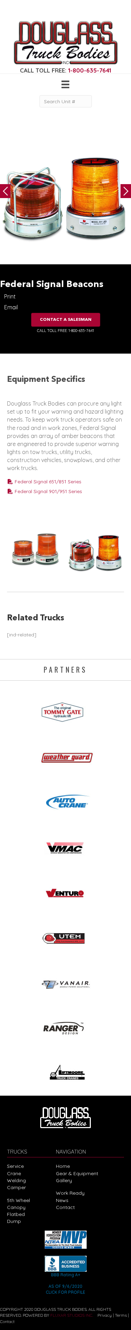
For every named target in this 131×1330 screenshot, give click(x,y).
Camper (16, 1187)
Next (126, 191)
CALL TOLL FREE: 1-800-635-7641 (65, 330)
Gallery (64, 1180)
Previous (5, 191)
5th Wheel (18, 1200)
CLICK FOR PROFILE (65, 1292)
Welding (16, 1180)
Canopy (16, 1207)
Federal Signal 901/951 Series (47, 491)
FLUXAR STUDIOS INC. (71, 1315)
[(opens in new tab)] (65, 710)
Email (11, 307)
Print (10, 296)
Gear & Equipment (77, 1173)
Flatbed (16, 1214)
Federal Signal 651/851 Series (47, 481)
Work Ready (70, 1193)
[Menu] (65, 84)
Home (63, 1166)
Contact (65, 1207)
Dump (14, 1221)
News (62, 1200)
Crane (14, 1173)
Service (15, 1166)
